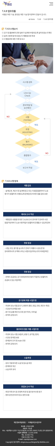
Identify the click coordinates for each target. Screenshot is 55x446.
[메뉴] (51, 3)
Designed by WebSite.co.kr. (40, 442)
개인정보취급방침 (20, 422)
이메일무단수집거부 (34, 422)
